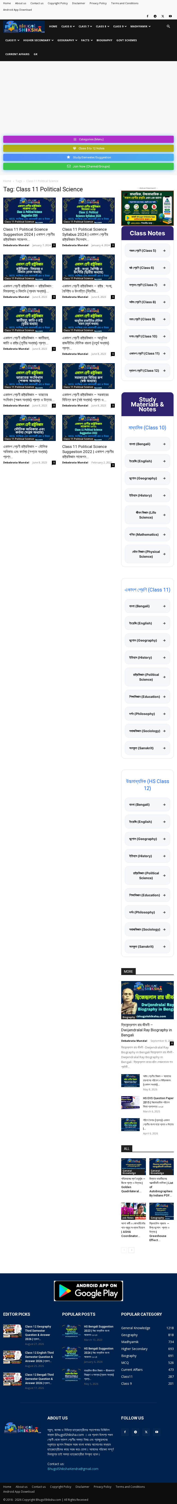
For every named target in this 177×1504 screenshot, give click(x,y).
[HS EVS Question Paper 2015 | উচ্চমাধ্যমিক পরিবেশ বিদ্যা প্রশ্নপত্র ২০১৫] (130, 1102)
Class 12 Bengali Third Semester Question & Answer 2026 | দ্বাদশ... (39, 1379)
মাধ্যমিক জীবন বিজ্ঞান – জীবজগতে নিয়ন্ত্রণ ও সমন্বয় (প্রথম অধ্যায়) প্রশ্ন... (99, 1375)
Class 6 (66, 26)
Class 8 (101, 26)
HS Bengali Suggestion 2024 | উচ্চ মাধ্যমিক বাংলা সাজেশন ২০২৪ (98, 1353)
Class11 (10, 40)
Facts (85, 40)
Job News (128, 1217)
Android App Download (17, 9)
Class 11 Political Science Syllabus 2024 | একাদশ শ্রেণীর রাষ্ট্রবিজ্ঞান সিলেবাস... (85, 234)
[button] (168, 26)
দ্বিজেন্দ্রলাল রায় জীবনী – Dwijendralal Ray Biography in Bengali (146, 1030)
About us (20, 3)
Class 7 (84, 26)
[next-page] (131, 1250)
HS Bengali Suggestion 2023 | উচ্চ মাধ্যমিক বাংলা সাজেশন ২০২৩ (98, 1331)
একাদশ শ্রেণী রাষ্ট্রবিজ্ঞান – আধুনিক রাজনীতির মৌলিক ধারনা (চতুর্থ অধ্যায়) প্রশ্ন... (85, 343)
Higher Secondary (36, 40)
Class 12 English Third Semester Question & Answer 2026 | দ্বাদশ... (39, 1357)
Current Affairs (17, 54)
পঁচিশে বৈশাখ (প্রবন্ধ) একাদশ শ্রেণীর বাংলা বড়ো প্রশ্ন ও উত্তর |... (158, 1124)
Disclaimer (78, 3)
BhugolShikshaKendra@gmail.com (72, 1468)
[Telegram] (155, 16)
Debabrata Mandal (16, 245)
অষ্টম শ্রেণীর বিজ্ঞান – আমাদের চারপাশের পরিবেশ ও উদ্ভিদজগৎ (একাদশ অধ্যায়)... (157, 1080)
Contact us (36, 3)
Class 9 (118, 26)
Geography (65, 40)
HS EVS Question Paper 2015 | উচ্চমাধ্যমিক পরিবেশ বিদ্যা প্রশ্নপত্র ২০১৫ (158, 1102)
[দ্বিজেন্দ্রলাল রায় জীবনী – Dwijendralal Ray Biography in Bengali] (147, 1000)
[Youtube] (170, 16)
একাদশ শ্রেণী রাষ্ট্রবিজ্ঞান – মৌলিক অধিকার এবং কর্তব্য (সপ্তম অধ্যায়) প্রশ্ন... (25, 451)
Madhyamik (138, 26)
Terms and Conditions (124, 3)
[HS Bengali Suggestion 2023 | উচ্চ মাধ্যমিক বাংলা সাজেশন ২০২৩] (71, 1331)
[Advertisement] (88, 99)
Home (7, 3)
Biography (104, 40)
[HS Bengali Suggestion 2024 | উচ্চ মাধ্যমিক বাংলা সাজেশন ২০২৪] (71, 1353)
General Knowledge (129, 1172)
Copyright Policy (58, 3)
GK (35, 54)
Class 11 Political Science (19, 221)
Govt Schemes (126, 40)
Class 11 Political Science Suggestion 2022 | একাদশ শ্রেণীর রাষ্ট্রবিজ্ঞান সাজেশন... (88, 451)
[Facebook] (147, 16)
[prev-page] (124, 1250)
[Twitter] (162, 16)
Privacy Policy (98, 3)
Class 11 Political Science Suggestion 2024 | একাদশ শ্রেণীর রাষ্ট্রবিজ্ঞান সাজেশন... (29, 234)
